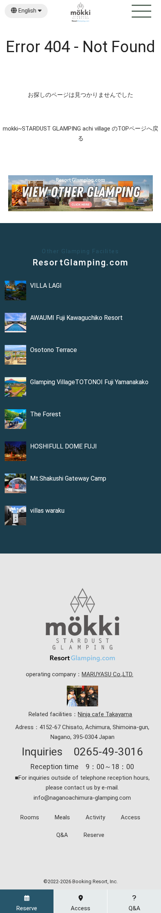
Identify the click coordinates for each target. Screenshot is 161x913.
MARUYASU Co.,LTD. (107, 674)
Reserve (94, 835)
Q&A (62, 835)
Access (130, 817)
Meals (62, 817)
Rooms (29, 817)
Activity (95, 817)
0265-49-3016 (108, 751)
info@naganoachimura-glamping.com (82, 797)
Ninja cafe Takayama (105, 714)
